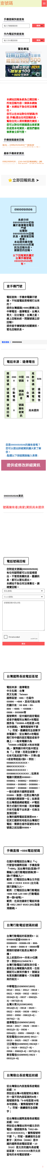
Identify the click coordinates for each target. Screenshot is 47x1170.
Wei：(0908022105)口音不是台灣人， (22, 145)
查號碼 (6, 3)
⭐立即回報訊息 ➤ (23, 180)
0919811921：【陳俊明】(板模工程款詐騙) (23, 162)
